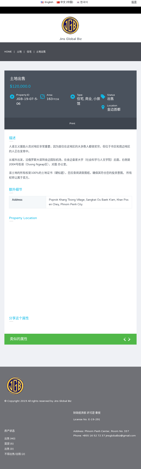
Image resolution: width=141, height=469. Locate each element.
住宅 (29, 51)
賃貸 (7, 443)
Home (8, 51)
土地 (19, 51)
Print (71, 123)
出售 (7, 438)
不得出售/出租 (12, 454)
